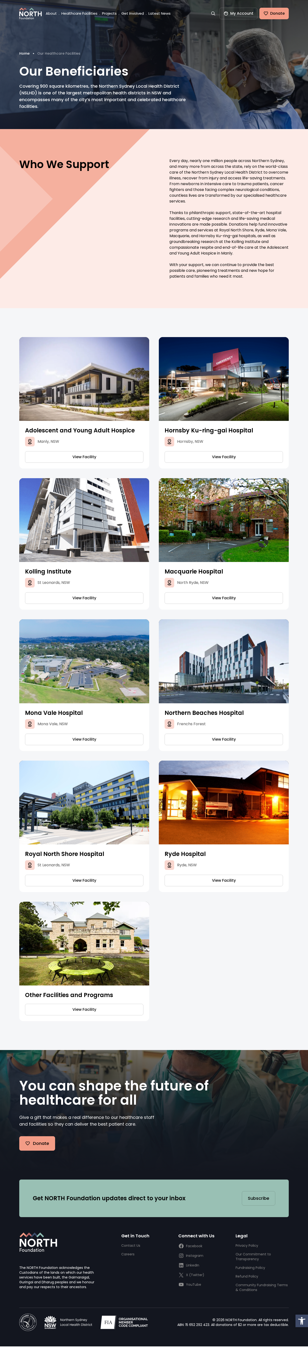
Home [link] (24, 53)
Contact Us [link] (130, 1245)
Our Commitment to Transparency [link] (253, 1256)
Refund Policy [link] (247, 1276)
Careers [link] (128, 1254)
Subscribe (258, 1198)
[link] (301, 1321)
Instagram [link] (194, 1255)
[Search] (213, 13)
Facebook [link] (194, 1246)
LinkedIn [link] (192, 1265)
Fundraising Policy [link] (250, 1267)
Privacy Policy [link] (247, 1245)
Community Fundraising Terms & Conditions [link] (262, 1287)
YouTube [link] (193, 1284)
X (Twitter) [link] (195, 1274)
